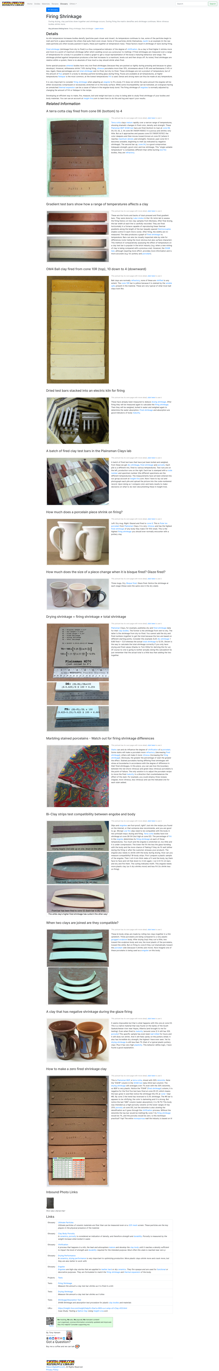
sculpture (123, 939)
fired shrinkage (153, 234)
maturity (136, 413)
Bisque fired (131, 583)
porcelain (146, 253)
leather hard (106, 1269)
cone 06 (166, 128)
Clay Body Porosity (66, 1233)
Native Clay (82, 1311)
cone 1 (164, 1094)
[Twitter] (64, 1338)
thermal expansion (67, 87)
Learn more (99, 28)
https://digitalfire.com (55, 1367)
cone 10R (125, 283)
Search (213, 4)
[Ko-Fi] (61, 1338)
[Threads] (47, 1338)
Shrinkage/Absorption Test (69, 1300)
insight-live (88, 98)
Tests (60, 1278)
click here (151, 118)
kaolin (145, 41)
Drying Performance (67, 1255)
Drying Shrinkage (65, 1291)
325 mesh (133, 1225)
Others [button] (72, 4)
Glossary (64, 4)
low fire (163, 150)
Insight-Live (99, 1311)
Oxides (37, 4)
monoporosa (139, 1118)
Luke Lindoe (138, 218)
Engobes (62, 1269)
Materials (46, 4)
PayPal (51, 1326)
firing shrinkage (80, 82)
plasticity (138, 1045)
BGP (122, 128)
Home (29, 4)
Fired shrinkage (52, 49)
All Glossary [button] (53, 10)
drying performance (77, 1258)
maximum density (126, 139)
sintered (69, 65)
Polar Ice (163, 523)
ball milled (155, 1034)
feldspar (61, 76)
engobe (107, 82)
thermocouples (164, 229)
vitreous (100, 68)
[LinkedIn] (53, 1338)
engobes (144, 87)
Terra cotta (116, 122)
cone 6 (150, 523)
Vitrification (63, 1244)
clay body (134, 1247)
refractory (130, 152)
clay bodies (124, 630)
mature (129, 122)
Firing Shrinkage (65, 1283)
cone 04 (141, 144)
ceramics (64, 1236)
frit (110, 76)
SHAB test (129, 128)
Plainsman (115, 128)
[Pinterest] (56, 1338)
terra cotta (137, 1080)
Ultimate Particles (65, 1222)
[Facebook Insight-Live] (50, 1338)
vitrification (132, 49)
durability (138, 1236)
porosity (161, 465)
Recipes (55, 4)
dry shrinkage (133, 465)
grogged (115, 939)
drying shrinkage (159, 402)
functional (161, 1269)
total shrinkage (86, 71)
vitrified (159, 280)
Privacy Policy (52, 1369)
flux (60, 74)
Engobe (61, 1266)
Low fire (127, 831)
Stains (113, 749)
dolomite (161, 1080)
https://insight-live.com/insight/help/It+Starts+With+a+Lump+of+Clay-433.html (92, 1308)
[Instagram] (58, 1338)
